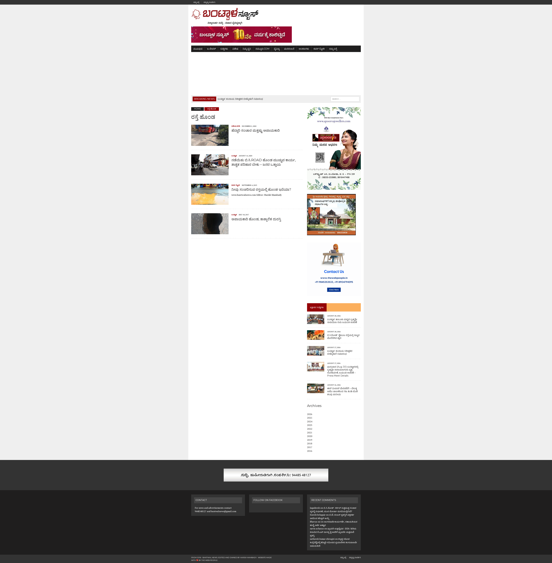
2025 (309, 417)
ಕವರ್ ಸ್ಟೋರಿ (319, 48)
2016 (309, 450)
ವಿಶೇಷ (235, 48)
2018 (309, 443)
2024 (309, 421)
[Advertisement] (276, 73)
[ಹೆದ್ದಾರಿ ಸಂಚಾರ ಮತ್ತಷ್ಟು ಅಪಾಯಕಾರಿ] (210, 143)
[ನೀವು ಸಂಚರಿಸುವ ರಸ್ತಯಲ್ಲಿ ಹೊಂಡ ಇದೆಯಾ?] (210, 202)
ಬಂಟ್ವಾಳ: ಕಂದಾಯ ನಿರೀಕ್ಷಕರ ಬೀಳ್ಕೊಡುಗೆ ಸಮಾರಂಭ (339, 352)
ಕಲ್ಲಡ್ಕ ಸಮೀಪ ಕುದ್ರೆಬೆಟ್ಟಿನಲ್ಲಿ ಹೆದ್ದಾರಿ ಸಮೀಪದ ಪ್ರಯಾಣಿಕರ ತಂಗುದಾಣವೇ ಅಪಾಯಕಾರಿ (333, 542)
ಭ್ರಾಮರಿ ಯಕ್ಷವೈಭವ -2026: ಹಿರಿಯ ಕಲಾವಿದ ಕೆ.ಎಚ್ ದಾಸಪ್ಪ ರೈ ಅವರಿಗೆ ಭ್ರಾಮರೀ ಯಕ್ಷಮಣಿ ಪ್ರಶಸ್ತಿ (333, 532)
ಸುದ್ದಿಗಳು (224, 48)
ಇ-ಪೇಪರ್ (211, 48)
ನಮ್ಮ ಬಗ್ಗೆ (196, 2)
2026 (309, 414)
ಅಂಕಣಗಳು (304, 48)
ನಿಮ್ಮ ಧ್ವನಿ (247, 48)
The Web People (209, 560)
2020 (309, 436)
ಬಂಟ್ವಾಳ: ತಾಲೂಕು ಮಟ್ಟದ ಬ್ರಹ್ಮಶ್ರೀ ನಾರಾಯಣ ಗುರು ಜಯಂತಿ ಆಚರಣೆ (342, 321)
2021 (309, 432)
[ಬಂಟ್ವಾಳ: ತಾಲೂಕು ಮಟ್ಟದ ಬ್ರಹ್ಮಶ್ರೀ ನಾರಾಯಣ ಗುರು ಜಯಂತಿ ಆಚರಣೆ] (315, 322)
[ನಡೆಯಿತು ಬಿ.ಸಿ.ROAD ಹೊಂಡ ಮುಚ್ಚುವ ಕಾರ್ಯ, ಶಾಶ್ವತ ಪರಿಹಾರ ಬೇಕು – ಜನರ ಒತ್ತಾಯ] (210, 173)
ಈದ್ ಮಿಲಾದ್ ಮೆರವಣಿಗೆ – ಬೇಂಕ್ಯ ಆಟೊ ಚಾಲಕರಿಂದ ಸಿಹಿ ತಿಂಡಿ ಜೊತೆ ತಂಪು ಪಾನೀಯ (342, 391)
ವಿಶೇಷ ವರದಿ (235, 126)
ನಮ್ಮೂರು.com (262, 48)
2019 (309, 439)
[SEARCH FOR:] (345, 98)
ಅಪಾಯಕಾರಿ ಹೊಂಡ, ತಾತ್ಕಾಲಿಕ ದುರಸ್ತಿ (256, 219)
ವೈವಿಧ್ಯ (277, 48)
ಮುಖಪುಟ (198, 48)
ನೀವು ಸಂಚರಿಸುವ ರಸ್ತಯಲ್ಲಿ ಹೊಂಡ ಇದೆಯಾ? (261, 189)
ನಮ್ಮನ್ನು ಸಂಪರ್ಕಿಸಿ (209, 2)
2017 (309, 447)
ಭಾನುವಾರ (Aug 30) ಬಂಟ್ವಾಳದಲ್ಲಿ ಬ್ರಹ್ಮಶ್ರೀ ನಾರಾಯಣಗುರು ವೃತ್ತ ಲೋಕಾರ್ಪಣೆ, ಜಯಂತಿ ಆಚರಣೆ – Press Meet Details (342, 371)
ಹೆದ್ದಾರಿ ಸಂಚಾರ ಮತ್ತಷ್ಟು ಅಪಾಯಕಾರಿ (255, 130)
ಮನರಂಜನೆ (289, 48)
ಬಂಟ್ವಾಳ (234, 156)
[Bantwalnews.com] (276, 16)
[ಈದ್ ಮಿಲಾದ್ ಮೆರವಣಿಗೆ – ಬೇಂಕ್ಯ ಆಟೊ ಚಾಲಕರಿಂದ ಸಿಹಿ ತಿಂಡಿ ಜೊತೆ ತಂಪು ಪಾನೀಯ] (315, 391)
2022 (309, 428)
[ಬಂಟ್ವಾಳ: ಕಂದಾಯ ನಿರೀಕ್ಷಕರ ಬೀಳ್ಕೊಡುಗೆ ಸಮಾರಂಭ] (315, 353)
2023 (309, 425)
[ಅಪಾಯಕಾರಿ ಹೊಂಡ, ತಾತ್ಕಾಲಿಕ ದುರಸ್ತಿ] (210, 232)
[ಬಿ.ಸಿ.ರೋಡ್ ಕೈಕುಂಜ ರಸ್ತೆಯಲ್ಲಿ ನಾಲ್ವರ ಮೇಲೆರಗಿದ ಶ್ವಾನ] (315, 338)
